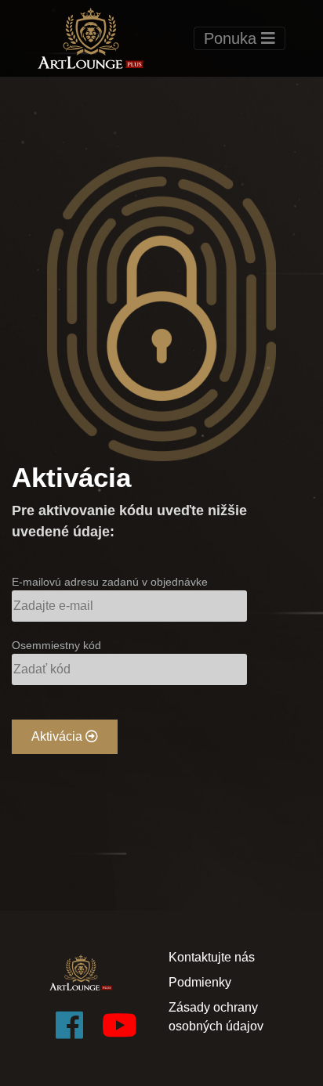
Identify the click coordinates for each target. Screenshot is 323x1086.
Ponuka (232, 38)
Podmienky (200, 982)
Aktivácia (58, 736)
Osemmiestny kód (56, 645)
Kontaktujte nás (212, 957)
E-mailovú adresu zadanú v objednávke (110, 581)
